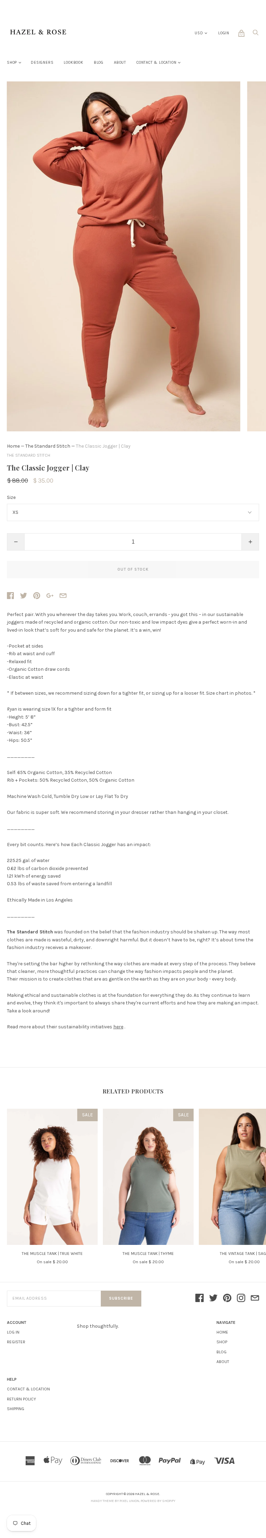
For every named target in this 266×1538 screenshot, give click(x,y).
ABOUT (222, 1361)
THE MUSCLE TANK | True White (52, 1253)
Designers (42, 62)
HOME (222, 1332)
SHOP (221, 1341)
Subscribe (121, 1298)
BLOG (221, 1352)
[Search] (255, 34)
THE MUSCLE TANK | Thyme (148, 1253)
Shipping (15, 1408)
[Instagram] (241, 1298)
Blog (99, 62)
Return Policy (21, 1399)
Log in (13, 1332)
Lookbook (73, 62)
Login (223, 33)
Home (13, 446)
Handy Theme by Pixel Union (115, 1501)
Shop (12, 62)
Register (16, 1341)
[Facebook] (199, 1298)
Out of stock (133, 569)
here (118, 1027)
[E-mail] (255, 1298)
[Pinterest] (227, 1298)
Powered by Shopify (158, 1501)
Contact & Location (156, 62)
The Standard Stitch (47, 446)
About (120, 62)
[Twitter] (213, 1298)
